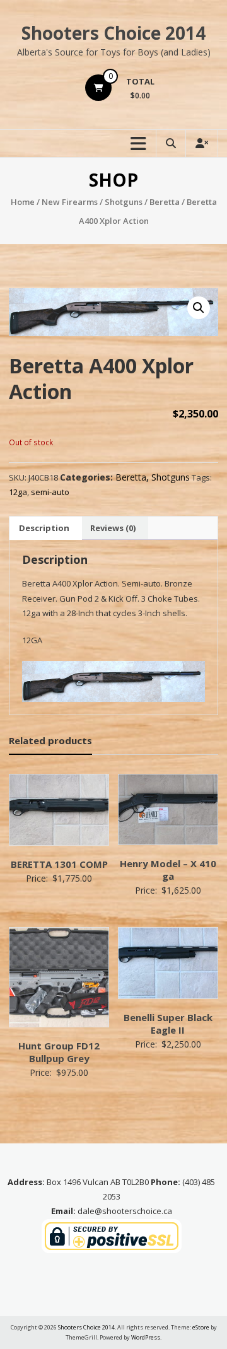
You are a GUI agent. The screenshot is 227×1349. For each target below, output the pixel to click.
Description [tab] (44, 528)
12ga (18, 492)
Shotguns (124, 201)
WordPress (145, 1337)
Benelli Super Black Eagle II (168, 1023)
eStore (200, 1327)
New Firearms (70, 201)
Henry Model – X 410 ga (168, 869)
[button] (198, 307)
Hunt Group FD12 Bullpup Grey (59, 1052)
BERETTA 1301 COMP (59, 864)
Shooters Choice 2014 (113, 33)
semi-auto (50, 492)
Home (23, 201)
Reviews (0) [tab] (113, 528)
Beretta (164, 201)
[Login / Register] (202, 143)
